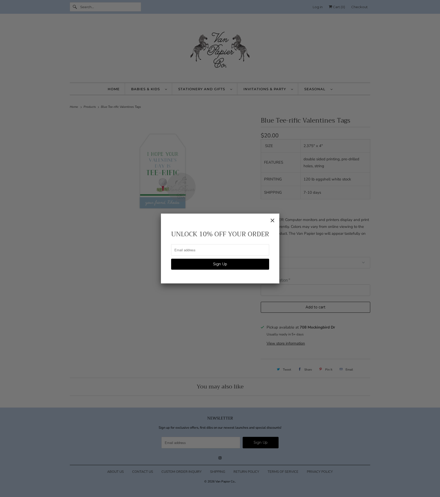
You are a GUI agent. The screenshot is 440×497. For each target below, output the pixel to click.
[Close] (272, 220)
